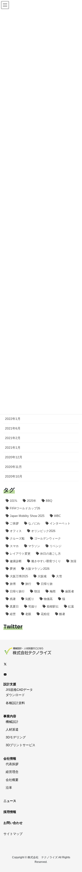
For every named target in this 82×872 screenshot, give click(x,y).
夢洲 (13, 568)
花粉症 (45, 614)
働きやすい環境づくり (46, 561)
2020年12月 (13, 457)
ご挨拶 (14, 523)
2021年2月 (12, 438)
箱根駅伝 (53, 606)
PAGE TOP (75, 842)
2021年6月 (12, 428)
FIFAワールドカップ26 (25, 508)
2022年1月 (12, 419)
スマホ (14, 546)
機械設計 (12, 722)
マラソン (34, 546)
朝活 (37, 591)
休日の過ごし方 (50, 553)
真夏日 (14, 606)
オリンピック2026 (43, 531)
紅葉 (71, 606)
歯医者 (69, 591)
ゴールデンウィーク (47, 538)
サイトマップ (13, 834)
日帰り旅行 (17, 591)
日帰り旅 (47, 584)
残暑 (13, 599)
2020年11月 (13, 467)
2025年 (31, 500)
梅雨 (53, 591)
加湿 (73, 561)
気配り (29, 599)
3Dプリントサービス (20, 745)
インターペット (60, 523)
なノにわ (34, 523)
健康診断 (16, 561)
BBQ (49, 500)
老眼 (28, 614)
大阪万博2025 (19, 576)
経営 (13, 614)
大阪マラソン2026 (37, 568)
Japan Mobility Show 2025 (27, 516)
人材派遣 (12, 729)
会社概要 (12, 780)
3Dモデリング (16, 737)
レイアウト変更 (20, 553)
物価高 (48, 599)
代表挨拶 (12, 764)
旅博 (13, 584)
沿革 (9, 787)
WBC (57, 516)
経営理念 (12, 772)
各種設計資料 (15, 703)
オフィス (16, 531)
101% (13, 500)
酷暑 (62, 614)
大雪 (59, 576)
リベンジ (56, 546)
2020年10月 (13, 476)
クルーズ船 (17, 538)
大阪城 (42, 576)
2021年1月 (12, 447)
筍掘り (32, 606)
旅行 (28, 584)
